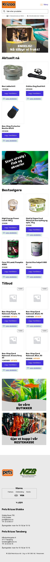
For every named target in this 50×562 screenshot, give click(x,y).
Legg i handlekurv (10, 93)
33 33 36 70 (9, 544)
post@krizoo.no (7, 519)
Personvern (40, 553)
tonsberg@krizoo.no (9, 542)
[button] (10, 98)
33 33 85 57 (9, 522)
